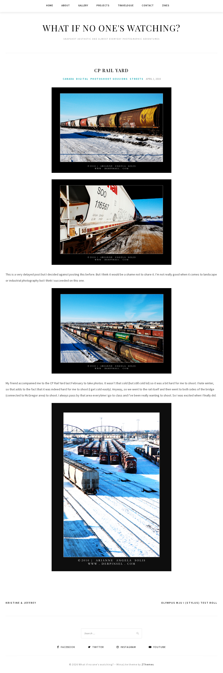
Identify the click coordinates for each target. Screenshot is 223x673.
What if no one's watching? (111, 28)
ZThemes (148, 664)
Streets (137, 78)
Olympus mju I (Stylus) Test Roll (189, 602)
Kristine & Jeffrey (21, 602)
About (65, 5)
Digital (82, 78)
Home (49, 5)
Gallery (83, 5)
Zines (165, 5)
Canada (68, 78)
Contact (148, 5)
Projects (103, 5)
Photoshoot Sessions (109, 78)
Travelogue (126, 5)
